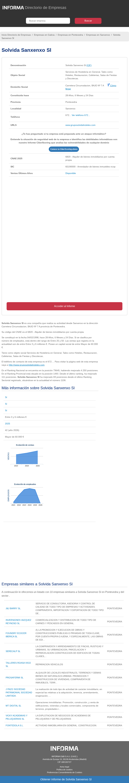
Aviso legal (64, 767)
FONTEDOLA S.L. (15, 725)
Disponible (70, 173)
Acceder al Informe (64, 306)
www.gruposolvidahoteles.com (80, 125)
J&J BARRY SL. (13, 608)
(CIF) (89, 65)
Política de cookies (64, 770)
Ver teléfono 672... (81, 115)
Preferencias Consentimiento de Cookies (64, 772)
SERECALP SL (13, 651)
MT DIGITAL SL (13, 705)
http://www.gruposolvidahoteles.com (27, 365)
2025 (7, 423)
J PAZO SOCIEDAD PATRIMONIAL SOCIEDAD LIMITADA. (19, 692)
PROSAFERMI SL (14, 677)
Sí (6, 397)
